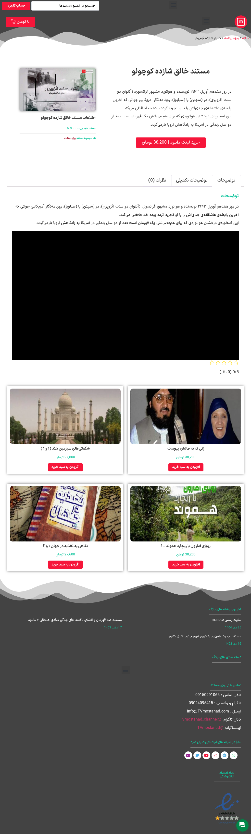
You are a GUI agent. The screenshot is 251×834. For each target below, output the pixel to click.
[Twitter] (197, 755)
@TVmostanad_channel (200, 720)
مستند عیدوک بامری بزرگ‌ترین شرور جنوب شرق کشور (205, 636)
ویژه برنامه (231, 38)
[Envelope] (188, 755)
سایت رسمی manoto (226, 620)
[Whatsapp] (234, 755)
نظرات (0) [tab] (157, 180)
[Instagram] (215, 755)
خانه (245, 38)
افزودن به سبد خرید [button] (186, 467)
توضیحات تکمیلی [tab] (192, 180)
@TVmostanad (210, 728)
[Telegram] (224, 755)
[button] (173, 5)
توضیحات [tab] (226, 180)
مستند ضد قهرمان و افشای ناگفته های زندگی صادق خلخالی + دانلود (75, 620)
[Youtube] (206, 755)
